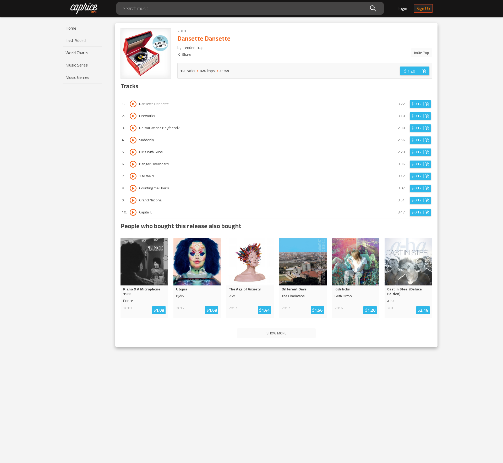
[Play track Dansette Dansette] (133, 104)
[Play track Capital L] (133, 212)
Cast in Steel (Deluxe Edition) (404, 291)
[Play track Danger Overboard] (133, 164)
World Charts (76, 53)
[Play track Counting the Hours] (133, 188)
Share (186, 54)
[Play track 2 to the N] (133, 176)
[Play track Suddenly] (133, 140)
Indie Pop (421, 52)
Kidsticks (342, 289)
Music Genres (77, 77)
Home (70, 28)
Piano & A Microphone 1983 (141, 291)
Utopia (181, 289)
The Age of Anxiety (245, 289)
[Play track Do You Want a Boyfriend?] (133, 128)
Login (402, 8)
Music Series (76, 65)
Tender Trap (193, 47)
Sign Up (423, 8)
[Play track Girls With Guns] (133, 152)
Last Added (75, 40)
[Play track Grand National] (133, 200)
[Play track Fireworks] (133, 116)
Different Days (294, 289)
